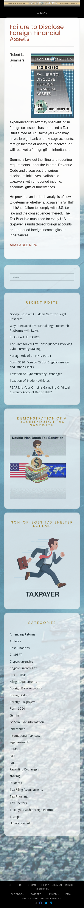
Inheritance (17, 729)
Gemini (14, 715)
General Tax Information (27, 722)
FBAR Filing (17, 675)
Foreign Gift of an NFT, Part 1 (30, 356)
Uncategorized (20, 823)
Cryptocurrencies (21, 661)
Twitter (36, 894)
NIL (12, 763)
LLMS (14, 749)
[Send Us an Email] (35, 903)
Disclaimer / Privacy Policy (42, 898)
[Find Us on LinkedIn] (51, 903)
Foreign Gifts (19, 695)
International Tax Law (25, 735)
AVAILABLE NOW (23, 245)
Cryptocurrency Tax (23, 668)
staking (15, 776)
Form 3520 (17, 708)
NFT (13, 756)
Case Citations (20, 648)
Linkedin (53, 894)
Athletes (15, 641)
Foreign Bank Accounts (26, 688)
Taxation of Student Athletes (30, 380)
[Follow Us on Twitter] (46, 903)
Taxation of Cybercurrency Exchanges (36, 374)
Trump (14, 817)
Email (69, 894)
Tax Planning (19, 796)
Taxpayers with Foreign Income (32, 810)
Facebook (18, 894)
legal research (19, 742)
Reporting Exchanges (24, 769)
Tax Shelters (18, 803)
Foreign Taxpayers (23, 702)
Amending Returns (22, 634)
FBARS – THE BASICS (25, 337)
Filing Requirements (23, 682)
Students (16, 783)
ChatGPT (16, 654)
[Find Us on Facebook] (40, 903)
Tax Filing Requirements (26, 789)
